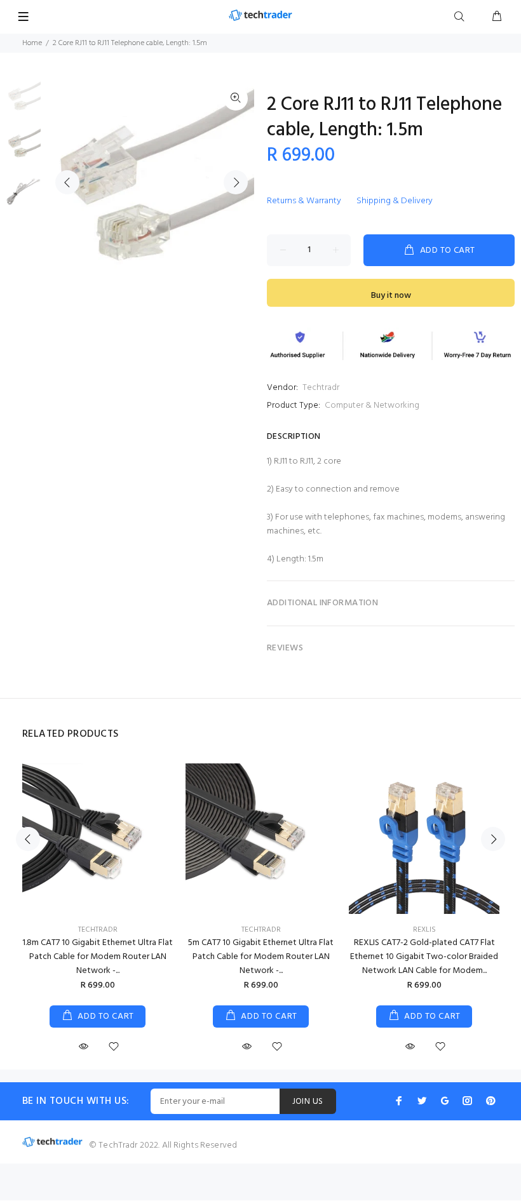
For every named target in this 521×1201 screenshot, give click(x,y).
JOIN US (307, 1101)
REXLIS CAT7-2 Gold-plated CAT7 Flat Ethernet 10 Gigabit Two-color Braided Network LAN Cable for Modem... (424, 957)
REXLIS (424, 929)
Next (236, 182)
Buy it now (391, 295)
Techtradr (320, 387)
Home (32, 43)
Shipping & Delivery (394, 201)
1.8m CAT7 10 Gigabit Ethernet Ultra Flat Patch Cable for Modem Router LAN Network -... (97, 957)
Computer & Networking (372, 405)
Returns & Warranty (304, 201)
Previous (67, 182)
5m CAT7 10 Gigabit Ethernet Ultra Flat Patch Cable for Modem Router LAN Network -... (261, 957)
